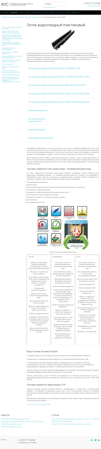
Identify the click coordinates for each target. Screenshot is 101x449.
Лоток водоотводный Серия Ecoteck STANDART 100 (54, 68)
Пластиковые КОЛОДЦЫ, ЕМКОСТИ (10, 52)
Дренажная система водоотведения (8, 48)
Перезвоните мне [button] (94, 6)
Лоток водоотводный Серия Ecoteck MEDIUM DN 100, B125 (57, 85)
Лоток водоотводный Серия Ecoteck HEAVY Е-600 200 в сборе (58, 102)
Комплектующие (36, 129)
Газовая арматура (8, 64)
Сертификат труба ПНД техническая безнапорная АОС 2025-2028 (22, 421)
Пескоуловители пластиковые (36, 120)
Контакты (60, 12)
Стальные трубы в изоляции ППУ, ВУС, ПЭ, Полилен (11, 60)
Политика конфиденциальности (11, 427)
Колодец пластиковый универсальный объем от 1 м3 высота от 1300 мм (75, 419)
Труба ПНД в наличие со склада (11, 424)
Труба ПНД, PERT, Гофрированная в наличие (15, 419)
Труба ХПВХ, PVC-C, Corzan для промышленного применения (71, 424)
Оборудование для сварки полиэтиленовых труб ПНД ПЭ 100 (11, 44)
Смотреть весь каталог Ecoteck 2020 (39, 404)
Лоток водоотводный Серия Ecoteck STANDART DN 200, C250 (58, 77)
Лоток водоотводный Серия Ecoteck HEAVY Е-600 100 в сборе (58, 93)
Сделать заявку (24, 12)
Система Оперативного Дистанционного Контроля (11, 71)
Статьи (45, 12)
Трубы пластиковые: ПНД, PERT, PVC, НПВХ (12, 28)
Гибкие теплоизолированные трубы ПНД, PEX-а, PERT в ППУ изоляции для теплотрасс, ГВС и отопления (12, 38)
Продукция (14, 12)
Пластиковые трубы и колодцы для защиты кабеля (12, 56)
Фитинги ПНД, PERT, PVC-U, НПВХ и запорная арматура (11, 32)
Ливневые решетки (38, 110)
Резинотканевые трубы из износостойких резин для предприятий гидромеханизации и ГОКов (11, 79)
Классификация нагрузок (40, 138)
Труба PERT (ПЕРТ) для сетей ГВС (62, 421)
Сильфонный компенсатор (11, 74)
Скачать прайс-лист (72, 12)
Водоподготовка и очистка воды (11, 67)
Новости (52, 12)
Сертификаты (36, 12)
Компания (4, 12)
